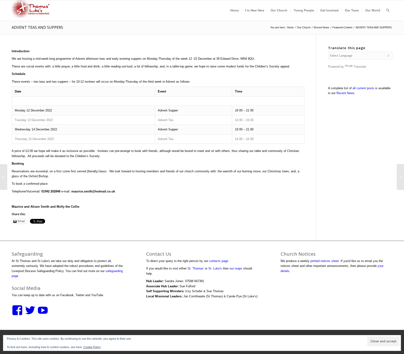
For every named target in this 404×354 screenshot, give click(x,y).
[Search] (387, 10)
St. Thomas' (196, 268)
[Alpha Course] (400, 177)
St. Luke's (215, 268)
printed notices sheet (324, 261)
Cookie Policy (92, 347)
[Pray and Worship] (3, 177)
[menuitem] (234, 10)
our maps (236, 268)
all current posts (363, 88)
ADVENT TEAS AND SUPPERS (37, 27)
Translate (360, 66)
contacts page (218, 261)
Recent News (345, 93)
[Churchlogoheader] (30, 10)
